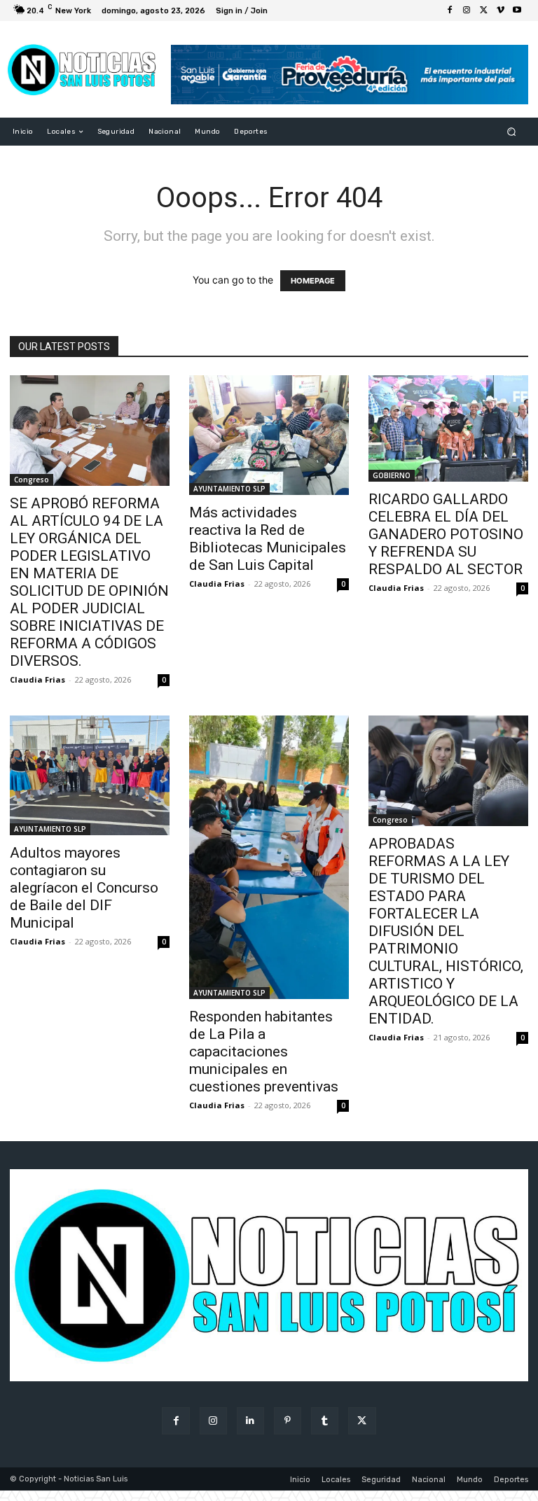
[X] (483, 10)
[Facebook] (449, 10)
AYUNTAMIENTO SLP (229, 489)
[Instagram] (466, 10)
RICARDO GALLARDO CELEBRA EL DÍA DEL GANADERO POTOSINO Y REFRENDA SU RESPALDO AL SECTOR (445, 534)
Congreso (31, 479)
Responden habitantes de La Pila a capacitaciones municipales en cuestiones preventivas (263, 1051)
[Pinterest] (287, 1420)
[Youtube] (517, 10)
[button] (511, 132)
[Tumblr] (324, 1420)
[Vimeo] (500, 10)
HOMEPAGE (313, 281)
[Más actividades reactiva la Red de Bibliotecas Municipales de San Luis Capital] (269, 435)
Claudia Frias (37, 679)
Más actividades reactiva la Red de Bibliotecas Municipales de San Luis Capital (267, 538)
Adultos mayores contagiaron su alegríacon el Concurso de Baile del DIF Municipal (84, 887)
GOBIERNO (392, 475)
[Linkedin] (250, 1420)
